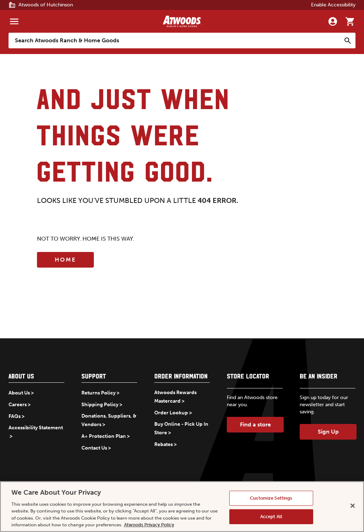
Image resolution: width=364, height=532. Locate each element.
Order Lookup (171, 413)
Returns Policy (98, 393)
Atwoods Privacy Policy (149, 524)
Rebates (163, 444)
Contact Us (94, 448)
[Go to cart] (349, 21)
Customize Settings (271, 498)
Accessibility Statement (36, 428)
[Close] (352, 506)
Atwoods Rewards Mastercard (175, 396)
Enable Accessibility (333, 5)
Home (65, 259)
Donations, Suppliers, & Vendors (108, 420)
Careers (18, 405)
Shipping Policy (99, 405)
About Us (19, 393)
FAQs (15, 416)
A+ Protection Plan (103, 436)
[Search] (348, 40)
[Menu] (14, 21)
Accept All (271, 516)
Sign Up (328, 431)
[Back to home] (182, 21)
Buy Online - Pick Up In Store (181, 428)
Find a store (255, 424)
